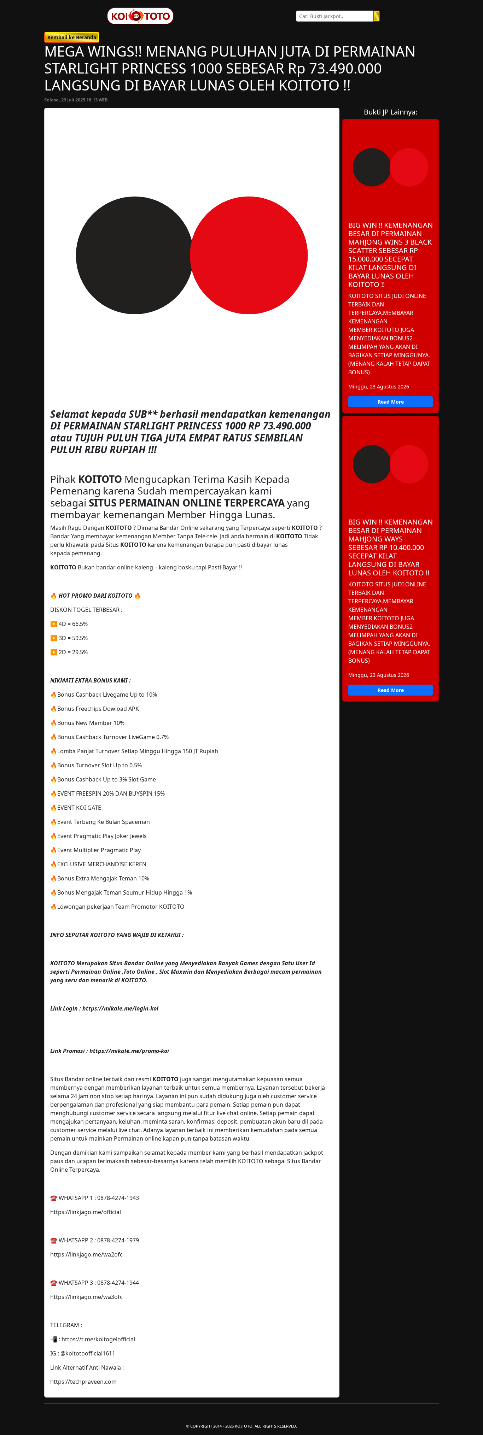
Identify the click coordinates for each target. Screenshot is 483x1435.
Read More (391, 401)
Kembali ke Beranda (71, 37)
